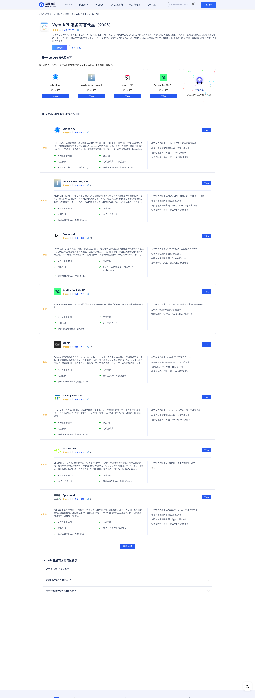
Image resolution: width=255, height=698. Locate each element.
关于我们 (151, 4)
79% (91, 96)
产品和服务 (135, 4)
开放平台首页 (45, 13)
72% (206, 450)
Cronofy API (127, 84)
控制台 (209, 5)
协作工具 (69, 13)
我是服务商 (117, 4)
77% (206, 344)
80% (55, 96)
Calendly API (56, 84)
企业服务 (58, 13)
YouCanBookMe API (163, 84)
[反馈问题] (248, 686)
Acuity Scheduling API (91, 84)
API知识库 (99, 4)
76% (206, 397)
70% (206, 496)
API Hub (68, 4)
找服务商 (83, 4)
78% (127, 96)
